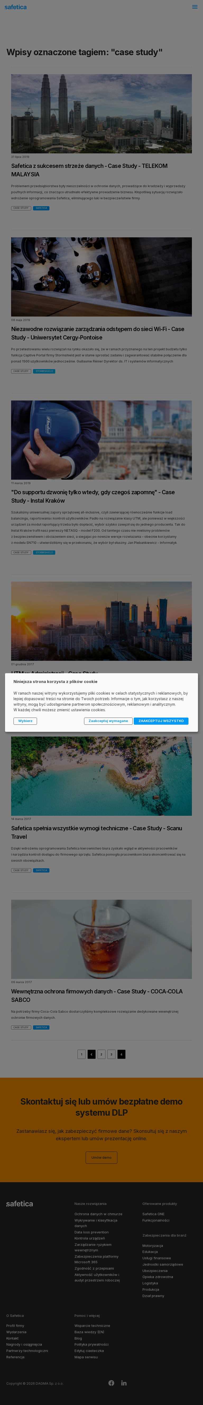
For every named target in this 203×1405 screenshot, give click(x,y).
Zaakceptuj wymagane (108, 721)
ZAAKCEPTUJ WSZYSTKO (161, 721)
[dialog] (101, 702)
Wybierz (25, 721)
